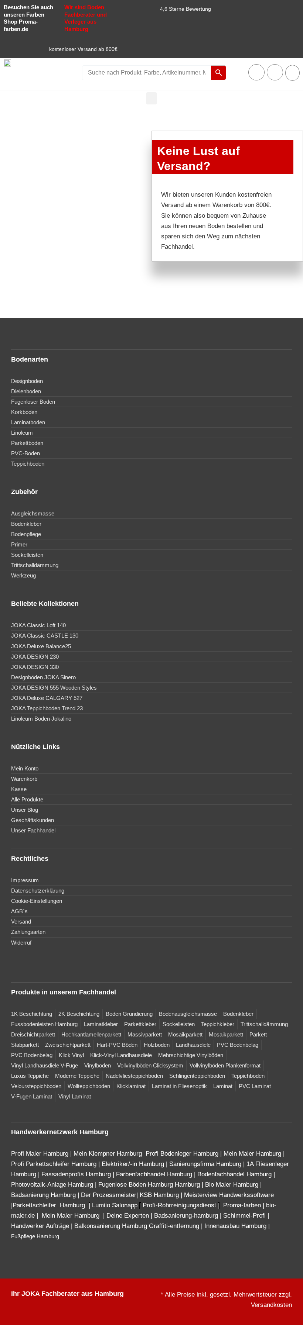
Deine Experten (127, 1215)
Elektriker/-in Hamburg (134, 1163)
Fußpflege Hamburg (35, 1236)
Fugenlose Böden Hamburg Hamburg (150, 1184)
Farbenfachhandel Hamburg (155, 1174)
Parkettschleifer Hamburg (49, 1205)
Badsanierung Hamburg (44, 1194)
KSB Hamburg (160, 1194)
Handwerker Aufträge (40, 1225)
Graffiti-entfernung (174, 1225)
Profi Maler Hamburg (39, 1153)
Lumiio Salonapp (114, 1205)
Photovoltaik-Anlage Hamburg (53, 1184)
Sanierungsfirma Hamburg (206, 1163)
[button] (151, 98)
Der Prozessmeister (108, 1194)
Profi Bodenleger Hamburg (182, 1153)
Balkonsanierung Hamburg (110, 1225)
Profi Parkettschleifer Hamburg (53, 1163)
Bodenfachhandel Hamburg (235, 1174)
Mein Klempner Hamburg (108, 1153)
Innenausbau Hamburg (235, 1225)
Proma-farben (242, 1205)
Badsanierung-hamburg (186, 1215)
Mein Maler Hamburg (252, 1153)
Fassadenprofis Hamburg (77, 1174)
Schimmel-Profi (244, 1215)
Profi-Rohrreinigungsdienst (179, 1205)
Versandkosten (271, 1304)
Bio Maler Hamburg (232, 1184)
